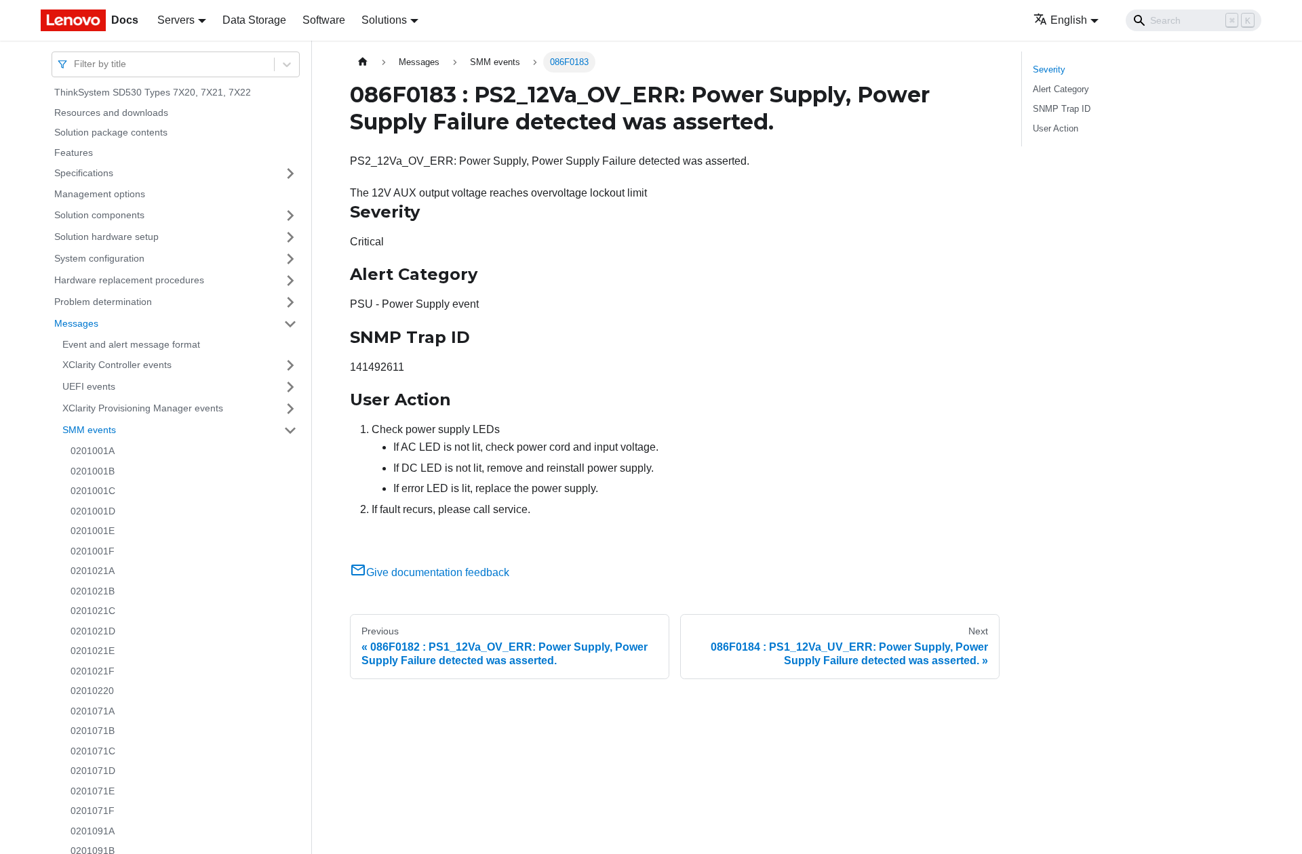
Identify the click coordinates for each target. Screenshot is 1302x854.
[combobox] (75, 64)
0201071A (93, 711)
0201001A (93, 450)
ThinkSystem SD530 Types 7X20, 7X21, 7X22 (152, 92)
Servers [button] (176, 20)
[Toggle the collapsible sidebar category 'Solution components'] (290, 215)
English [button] (1068, 20)
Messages (76, 323)
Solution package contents (110, 132)
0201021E (93, 650)
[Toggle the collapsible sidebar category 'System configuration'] (290, 259)
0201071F (93, 810)
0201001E (93, 530)
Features (73, 152)
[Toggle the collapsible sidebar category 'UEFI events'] (290, 387)
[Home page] (363, 62)
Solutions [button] (384, 20)
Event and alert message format (131, 344)
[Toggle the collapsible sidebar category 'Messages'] (290, 324)
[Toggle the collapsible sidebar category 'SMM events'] (290, 430)
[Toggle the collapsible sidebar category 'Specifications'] (290, 173)
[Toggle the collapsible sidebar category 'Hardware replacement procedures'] (290, 280)
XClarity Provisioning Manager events (142, 408)
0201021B (93, 591)
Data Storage (254, 20)
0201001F (93, 551)
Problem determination (103, 301)
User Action (1055, 128)
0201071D (93, 770)
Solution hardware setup (106, 236)
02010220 (92, 690)
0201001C (93, 490)
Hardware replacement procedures (129, 279)
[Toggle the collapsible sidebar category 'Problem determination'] (290, 302)
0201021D (93, 631)
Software (323, 20)
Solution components (99, 214)
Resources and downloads (111, 112)
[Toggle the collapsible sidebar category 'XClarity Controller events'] (290, 365)
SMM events (89, 429)
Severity (1049, 69)
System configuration (99, 258)
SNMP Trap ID (1061, 109)
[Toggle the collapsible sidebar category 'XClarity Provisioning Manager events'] (290, 409)
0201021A (93, 570)
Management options (99, 193)
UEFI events (88, 386)
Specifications (83, 172)
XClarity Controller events (117, 364)
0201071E (93, 791)
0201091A (93, 831)
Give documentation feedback (437, 572)
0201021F (93, 671)
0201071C (93, 751)
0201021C (93, 610)
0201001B (93, 471)
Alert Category (1061, 89)
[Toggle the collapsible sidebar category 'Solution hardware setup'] (290, 237)
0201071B (93, 730)
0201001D (93, 511)
